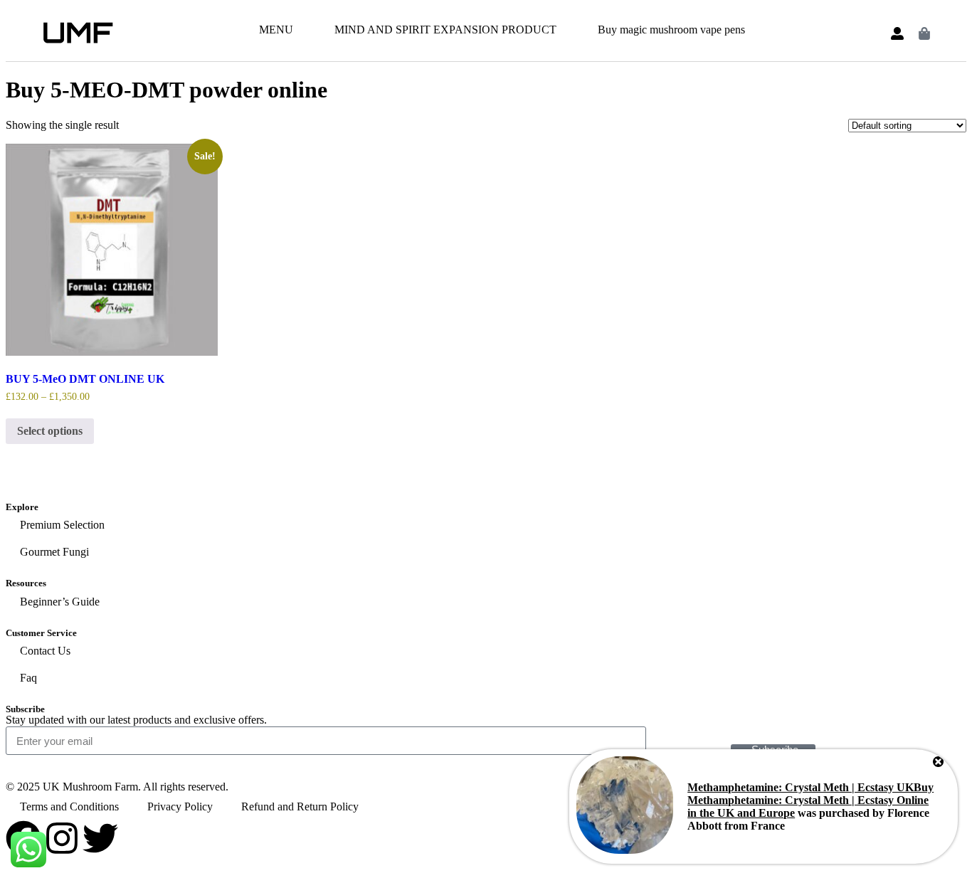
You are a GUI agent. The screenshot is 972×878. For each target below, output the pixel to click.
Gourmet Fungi (54, 552)
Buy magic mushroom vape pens (671, 29)
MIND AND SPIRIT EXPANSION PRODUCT (445, 29)
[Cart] (924, 33)
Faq (28, 678)
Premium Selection (62, 525)
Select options (50, 431)
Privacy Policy (180, 806)
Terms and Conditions (69, 806)
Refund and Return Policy (300, 806)
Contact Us (45, 651)
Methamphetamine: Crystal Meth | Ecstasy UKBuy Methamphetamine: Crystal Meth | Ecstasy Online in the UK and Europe (810, 800)
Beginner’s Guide (60, 602)
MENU (276, 29)
